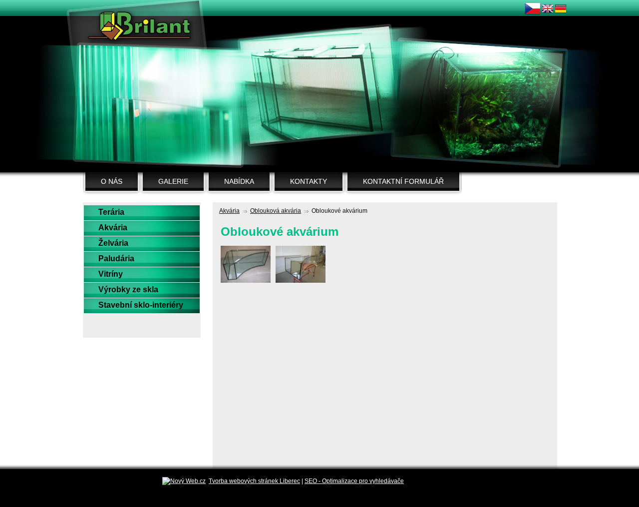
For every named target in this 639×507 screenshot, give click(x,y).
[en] (547, 12)
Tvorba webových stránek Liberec (254, 481)
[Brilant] (141, 27)
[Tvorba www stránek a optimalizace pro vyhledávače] (184, 481)
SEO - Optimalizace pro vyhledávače (354, 481)
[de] (560, 12)
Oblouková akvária (275, 210)
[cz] (532, 14)
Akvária (229, 210)
